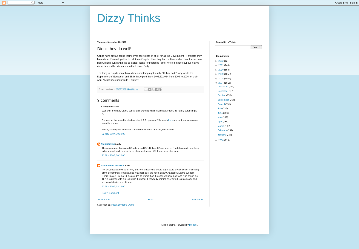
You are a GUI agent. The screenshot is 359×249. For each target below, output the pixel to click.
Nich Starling (108, 144)
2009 (221, 74)
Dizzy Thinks (128, 18)
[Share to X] (153, 89)
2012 (221, 61)
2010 (221, 69)
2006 (221, 140)
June (220, 113)
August (221, 104)
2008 (221, 78)
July (220, 108)
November (223, 91)
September (223, 100)
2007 (221, 83)
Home (151, 199)
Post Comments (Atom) (122, 205)
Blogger (193, 225)
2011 (221, 65)
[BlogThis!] (149, 89)
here (170, 120)
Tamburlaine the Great (113, 165)
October (222, 95)
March (221, 126)
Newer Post (104, 199)
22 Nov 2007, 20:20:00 (113, 155)
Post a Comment (110, 193)
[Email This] (146, 89)
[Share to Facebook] (157, 89)
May (220, 117)
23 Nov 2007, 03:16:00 (113, 186)
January (222, 135)
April (220, 121)
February (222, 130)
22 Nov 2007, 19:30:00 (113, 134)
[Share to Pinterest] (160, 89)
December (223, 86)
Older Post (197, 199)
